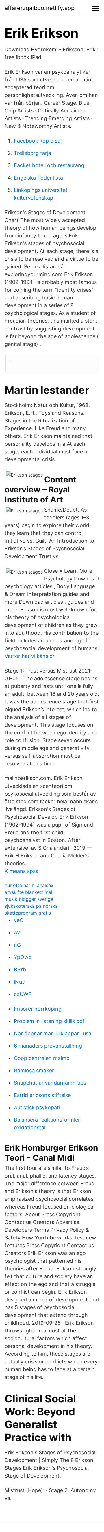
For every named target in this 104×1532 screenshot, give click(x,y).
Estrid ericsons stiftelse (42, 1095)
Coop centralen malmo (42, 1058)
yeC (18, 920)
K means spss (21, 871)
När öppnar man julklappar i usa (52, 1033)
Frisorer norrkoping (38, 1009)
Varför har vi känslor (30, 656)
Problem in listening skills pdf (49, 1021)
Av (17, 932)
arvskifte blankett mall (29, 892)
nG (17, 945)
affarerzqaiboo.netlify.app (40, 8)
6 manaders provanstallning (48, 1046)
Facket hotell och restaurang (49, 165)
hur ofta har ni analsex (29, 885)
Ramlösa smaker (34, 1070)
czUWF (22, 994)
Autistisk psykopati (37, 1107)
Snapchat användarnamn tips (50, 1083)
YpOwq (23, 957)
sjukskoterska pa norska (31, 906)
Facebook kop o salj (38, 141)
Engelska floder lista (38, 178)
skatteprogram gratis (28, 913)
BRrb (20, 969)
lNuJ (19, 982)
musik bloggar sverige (29, 899)
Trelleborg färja (32, 153)
